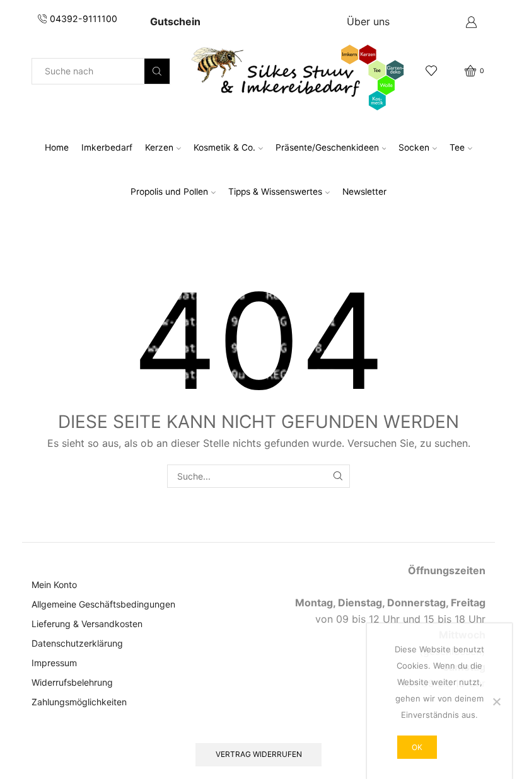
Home (57, 147)
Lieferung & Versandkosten (87, 623)
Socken (413, 147)
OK (417, 747)
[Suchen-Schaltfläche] (157, 71)
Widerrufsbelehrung (72, 682)
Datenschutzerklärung (77, 643)
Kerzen (159, 147)
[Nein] (496, 701)
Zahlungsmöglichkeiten (79, 701)
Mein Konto (54, 584)
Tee (457, 147)
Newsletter (364, 192)
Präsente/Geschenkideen (327, 147)
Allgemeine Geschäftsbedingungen (103, 604)
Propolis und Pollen (169, 192)
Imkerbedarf (106, 147)
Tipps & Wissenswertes (275, 192)
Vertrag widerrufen (259, 754)
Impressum (54, 662)
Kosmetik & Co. (224, 147)
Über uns (368, 21)
